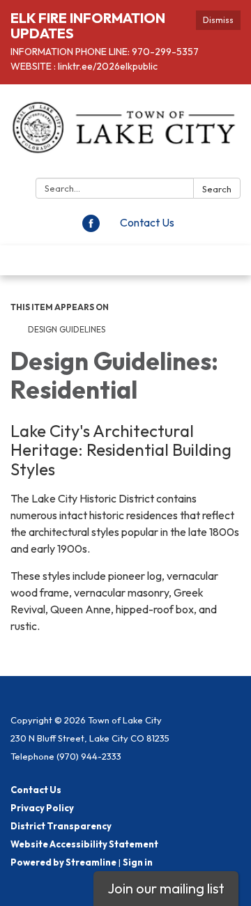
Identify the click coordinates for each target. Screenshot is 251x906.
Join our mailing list (166, 888)
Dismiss (218, 20)
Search (216, 188)
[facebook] (91, 228)
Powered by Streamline (63, 862)
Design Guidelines (66, 329)
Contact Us (147, 222)
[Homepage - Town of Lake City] (125, 134)
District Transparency (61, 825)
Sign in (138, 862)
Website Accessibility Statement (84, 844)
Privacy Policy (42, 807)
